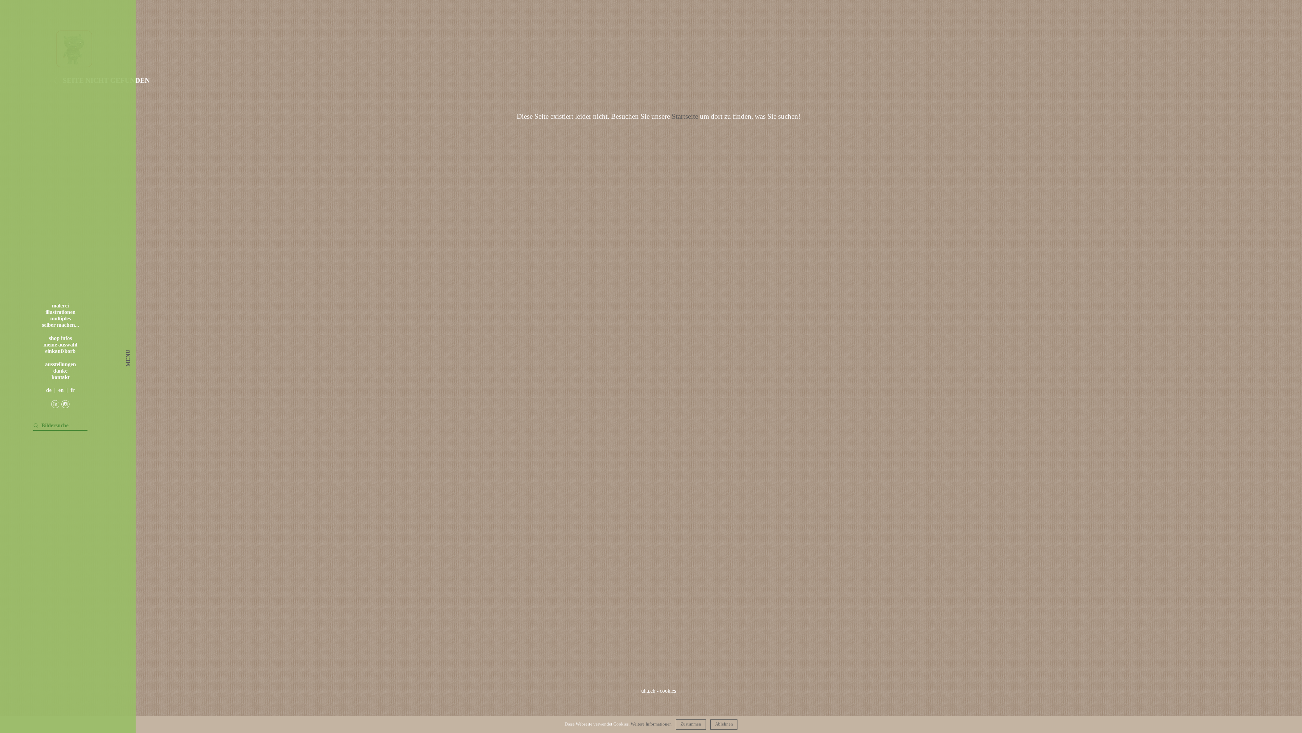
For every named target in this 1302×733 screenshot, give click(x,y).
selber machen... (60, 325)
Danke (60, 371)
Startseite (685, 116)
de (49, 390)
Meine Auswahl (60, 344)
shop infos (60, 338)
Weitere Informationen (651, 724)
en (61, 390)
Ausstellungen (60, 364)
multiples (60, 318)
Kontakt (61, 377)
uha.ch (648, 691)
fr (73, 390)
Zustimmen (690, 724)
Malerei (60, 305)
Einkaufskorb (60, 351)
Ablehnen (724, 724)
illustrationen (60, 312)
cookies (668, 691)
